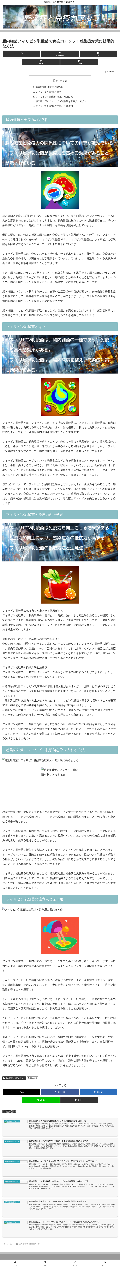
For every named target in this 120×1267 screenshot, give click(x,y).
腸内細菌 (33, 1078)
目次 (55, 80)
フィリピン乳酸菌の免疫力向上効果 (54, 96)
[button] (79, 62)
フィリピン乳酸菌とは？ (48, 91)
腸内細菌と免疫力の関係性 (49, 87)
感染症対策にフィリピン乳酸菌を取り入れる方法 (61, 101)
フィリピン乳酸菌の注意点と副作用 (54, 106)
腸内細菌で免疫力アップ (15, 1078)
